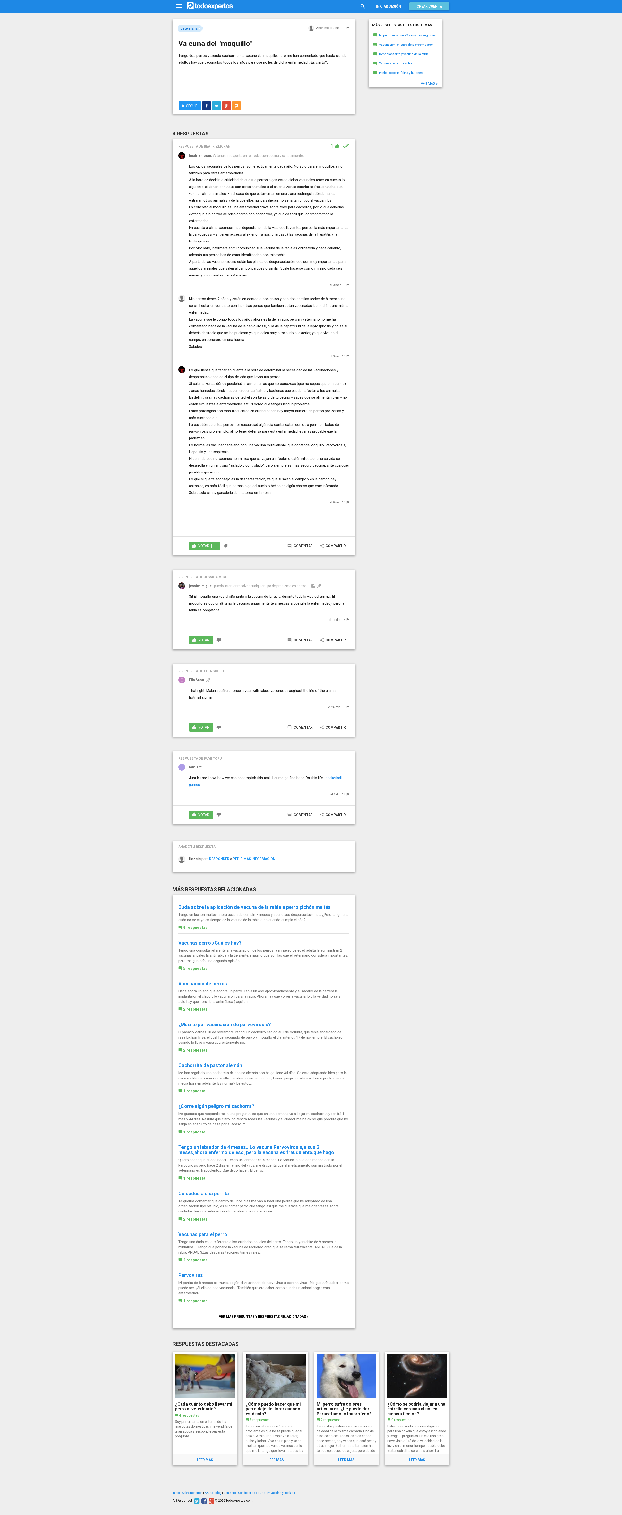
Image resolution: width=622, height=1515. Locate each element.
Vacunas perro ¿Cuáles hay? (210, 943)
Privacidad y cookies (281, 1493)
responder (219, 859)
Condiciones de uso (251, 1493)
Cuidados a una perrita (203, 1193)
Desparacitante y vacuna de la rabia (404, 54)
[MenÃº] (179, 6)
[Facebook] (203, 1500)
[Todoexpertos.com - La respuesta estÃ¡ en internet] (209, 6)
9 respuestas (195, 927)
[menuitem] (206, 105)
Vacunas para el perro (202, 1234)
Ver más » (429, 84)
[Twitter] (196, 1500)
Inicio (176, 1493)
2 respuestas (195, 1009)
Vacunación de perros (202, 984)
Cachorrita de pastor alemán (210, 1065)
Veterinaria (189, 28)
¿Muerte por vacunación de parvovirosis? (224, 1024)
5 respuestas (195, 968)
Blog (218, 1493)
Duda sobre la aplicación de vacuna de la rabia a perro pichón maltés (254, 907)
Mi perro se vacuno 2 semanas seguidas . (408, 35)
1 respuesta (194, 1091)
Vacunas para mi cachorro (397, 63)
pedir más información (254, 859)
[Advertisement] (263, 80)
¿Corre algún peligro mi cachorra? (216, 1106)
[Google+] (210, 1500)
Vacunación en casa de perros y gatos (406, 44)
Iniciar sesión (388, 6)
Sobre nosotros (192, 1493)
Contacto (230, 1493)
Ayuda (209, 1493)
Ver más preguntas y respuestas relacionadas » (264, 1317)
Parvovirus (190, 1275)
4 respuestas (195, 1301)
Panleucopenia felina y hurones (401, 73)
